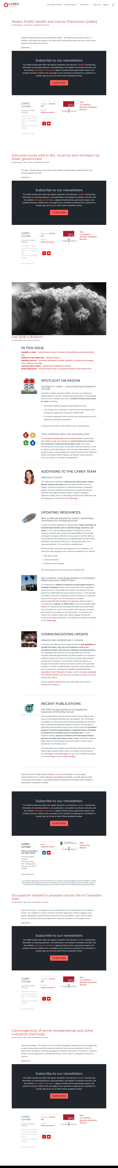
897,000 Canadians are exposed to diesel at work (72, 601)
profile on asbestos (55, 682)
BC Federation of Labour (63, 672)
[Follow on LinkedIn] (44, 853)
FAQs (82, 102)
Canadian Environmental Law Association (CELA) (62, 438)
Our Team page (72, 498)
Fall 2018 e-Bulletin (27, 337)
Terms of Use (85, 845)
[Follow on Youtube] (49, 123)
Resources (84, 5)
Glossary (83, 848)
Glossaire (83, 109)
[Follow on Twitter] (44, 123)
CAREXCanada (18, 25)
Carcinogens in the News (41, 25)
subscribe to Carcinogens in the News (58, 777)
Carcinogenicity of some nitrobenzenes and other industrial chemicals (52, 1032)
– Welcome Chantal (40, 358)
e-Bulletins (36, 340)
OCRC (63, 590)
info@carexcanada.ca (48, 112)
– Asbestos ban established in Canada (46, 366)
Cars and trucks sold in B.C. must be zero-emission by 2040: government (56, 157)
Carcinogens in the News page (56, 754)
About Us (97, 5)
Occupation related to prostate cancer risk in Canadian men (57, 897)
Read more (25, 47)
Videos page (51, 620)
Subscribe (59, 82)
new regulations (87, 644)
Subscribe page (69, 756)
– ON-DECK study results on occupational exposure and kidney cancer (56, 369)
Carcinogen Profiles (54, 5)
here (87, 426)
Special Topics (70, 5)
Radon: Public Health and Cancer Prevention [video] (54, 22)
